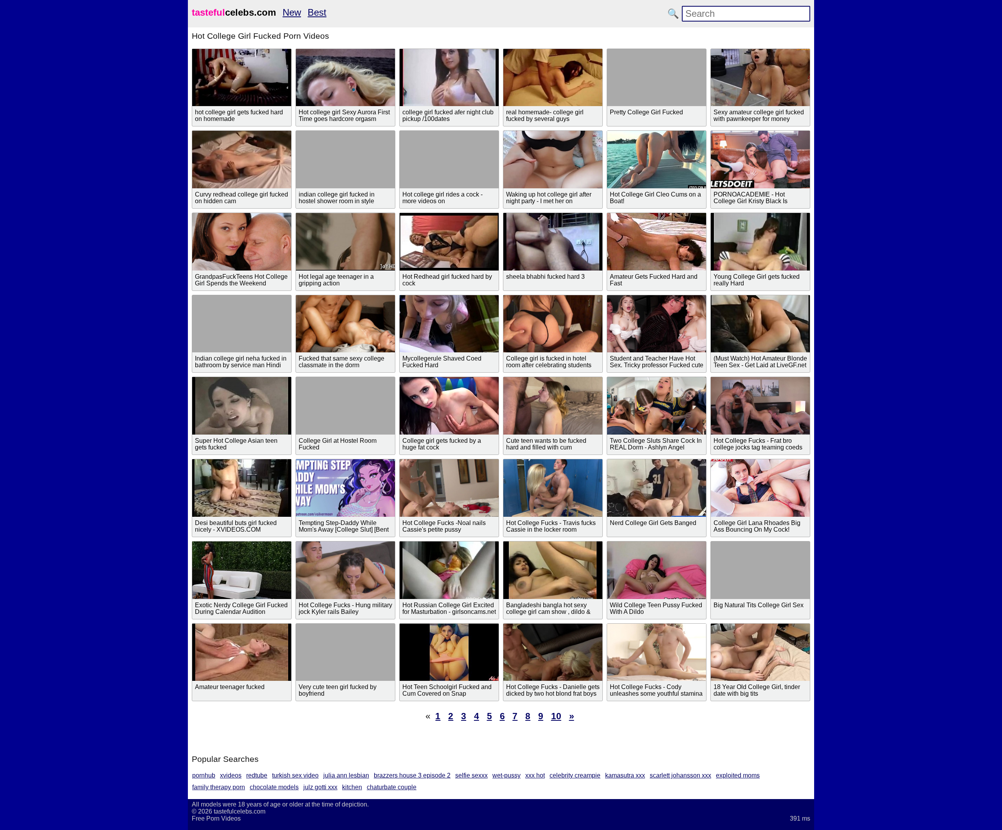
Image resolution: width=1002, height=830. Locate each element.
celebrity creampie (575, 775)
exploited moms (738, 775)
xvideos (230, 775)
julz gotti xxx (320, 787)
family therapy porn (218, 787)
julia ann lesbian (346, 775)
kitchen (352, 787)
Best (317, 12)
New (292, 12)
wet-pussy (506, 775)
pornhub (203, 775)
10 (556, 716)
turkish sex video (295, 775)
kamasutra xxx (625, 775)
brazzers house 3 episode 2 (412, 775)
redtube (256, 775)
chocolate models (274, 787)
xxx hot (535, 775)
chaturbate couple (391, 787)
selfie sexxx (471, 775)
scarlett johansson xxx (680, 775)
